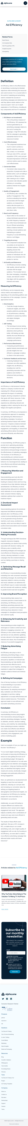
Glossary (3, 1071)
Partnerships (4, 1100)
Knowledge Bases (5, 1068)
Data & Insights (5, 1046)
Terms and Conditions (14, 1124)
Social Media (4, 1040)
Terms (2, 1109)
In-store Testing (5, 1037)
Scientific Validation (6, 1060)
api (2, 1023)
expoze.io (3, 1020)
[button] (25, 3)
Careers (3, 1106)
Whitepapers (4, 1063)
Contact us (4, 1094)
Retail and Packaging (6, 1049)
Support (3, 1103)
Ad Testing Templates (6, 1083)
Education (3, 1097)
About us (3, 1091)
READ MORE (5, 909)
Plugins (3, 1080)
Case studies (4, 1065)
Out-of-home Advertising (7, 1034)
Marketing (3, 1043)
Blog (2, 1057)
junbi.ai (3, 1017)
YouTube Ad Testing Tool (7, 1077)
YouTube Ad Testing (6, 1031)
